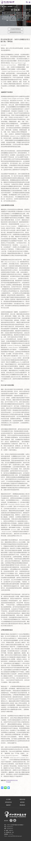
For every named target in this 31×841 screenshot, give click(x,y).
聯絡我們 (8, 805)
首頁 (5, 6)
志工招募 (8, 799)
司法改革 (8, 782)
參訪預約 (22, 802)
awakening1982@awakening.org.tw (15, 836)
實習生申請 (22, 799)
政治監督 (10, 6)
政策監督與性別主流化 (15, 32)
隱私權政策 (22, 805)
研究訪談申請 (8, 802)
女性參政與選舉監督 (15, 29)
